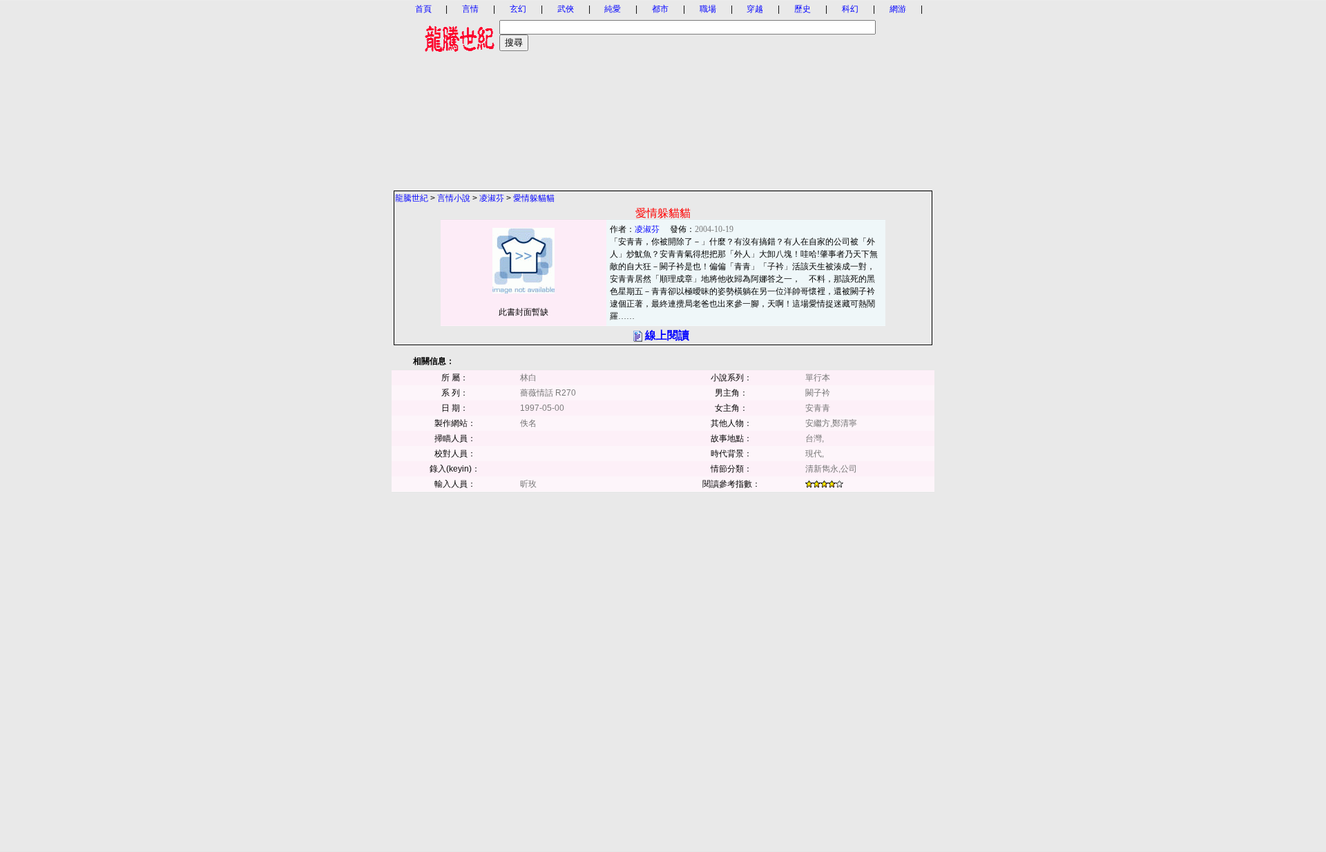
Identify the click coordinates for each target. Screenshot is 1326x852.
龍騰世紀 (411, 198)
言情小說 (453, 198)
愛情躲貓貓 (534, 198)
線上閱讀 (667, 335)
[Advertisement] (663, 93)
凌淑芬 (491, 198)
